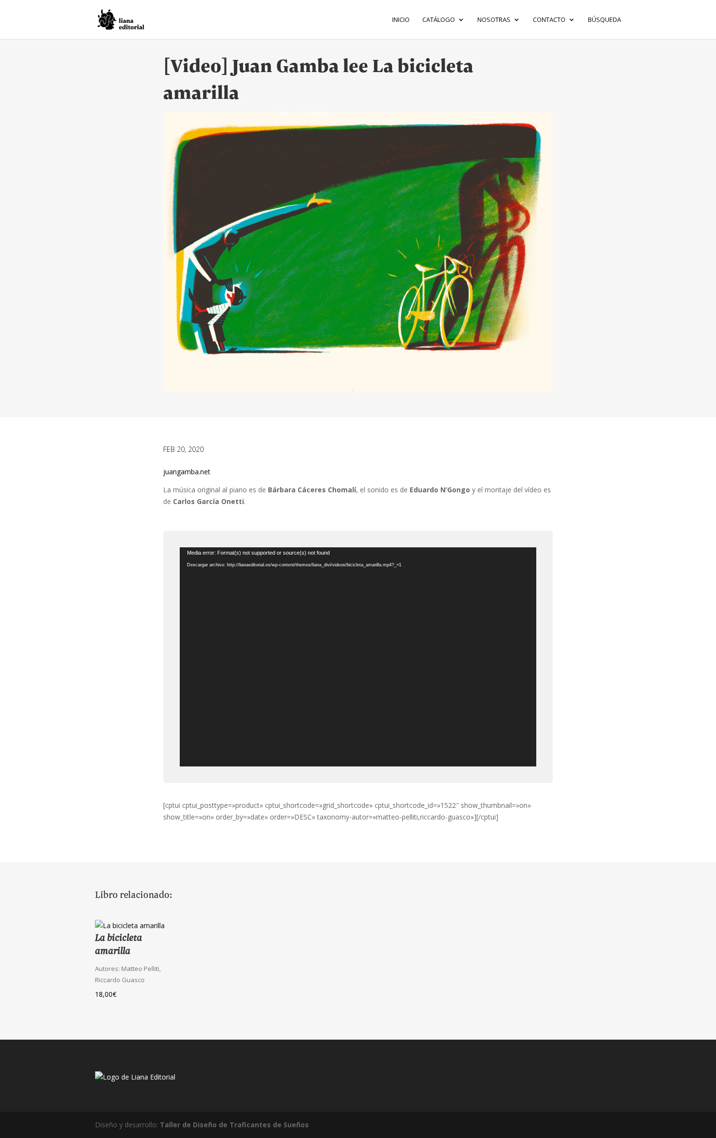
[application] (358, 656)
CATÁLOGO (438, 20)
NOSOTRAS (493, 20)
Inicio (401, 20)
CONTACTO (549, 20)
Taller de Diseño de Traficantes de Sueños (234, 1124)
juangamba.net (186, 471)
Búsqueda (604, 20)
